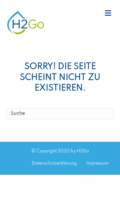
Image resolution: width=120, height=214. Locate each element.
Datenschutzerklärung (54, 163)
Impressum (97, 163)
